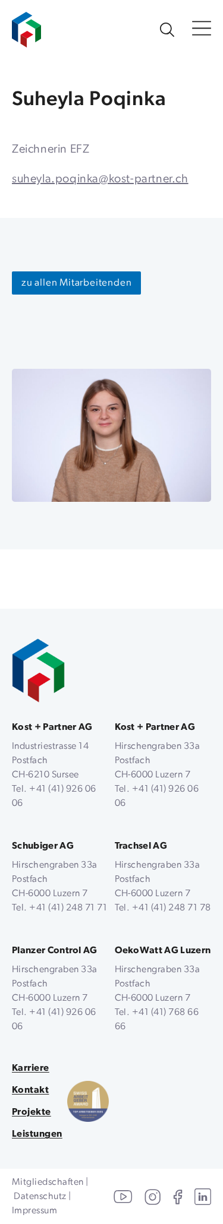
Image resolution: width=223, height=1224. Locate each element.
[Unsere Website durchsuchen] (167, 30)
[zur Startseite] (26, 24)
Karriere (30, 1068)
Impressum (34, 1211)
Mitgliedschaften (48, 1182)
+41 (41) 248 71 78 (171, 908)
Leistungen (37, 1134)
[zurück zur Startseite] (38, 670)
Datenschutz (40, 1196)
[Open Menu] (201, 29)
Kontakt (30, 1090)
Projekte (31, 1112)
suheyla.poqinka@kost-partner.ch (100, 179)
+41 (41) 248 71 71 (68, 908)
